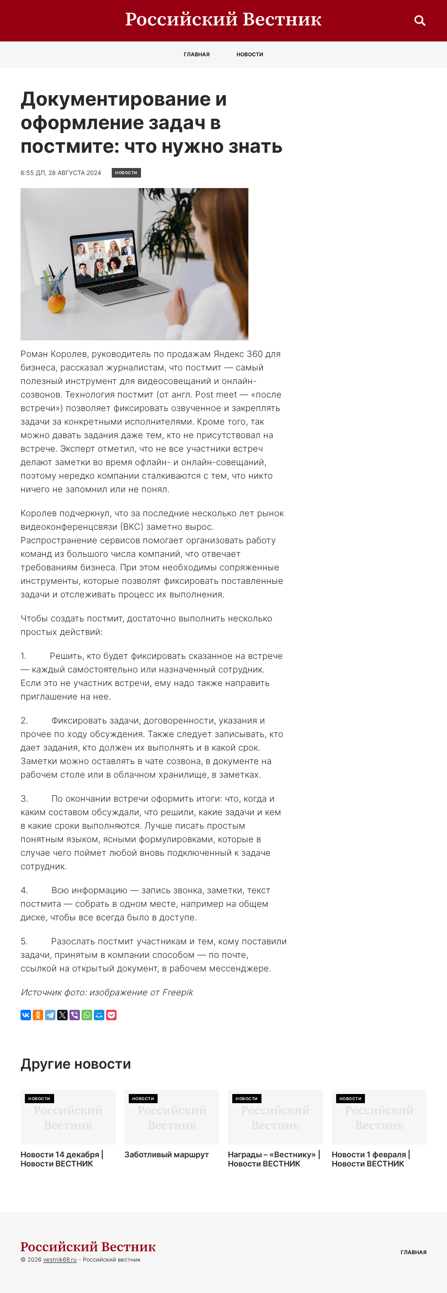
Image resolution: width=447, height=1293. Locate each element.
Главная (197, 54)
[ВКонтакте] (26, 1015)
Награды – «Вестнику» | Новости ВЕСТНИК (274, 1159)
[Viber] (74, 1015)
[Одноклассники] (38, 1015)
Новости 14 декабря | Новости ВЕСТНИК (62, 1159)
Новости (250, 54)
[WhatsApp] (87, 1015)
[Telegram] (50, 1015)
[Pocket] (111, 1015)
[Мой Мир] (99, 1015)
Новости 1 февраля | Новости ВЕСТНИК (371, 1159)
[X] (62, 1015)
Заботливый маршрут (166, 1154)
